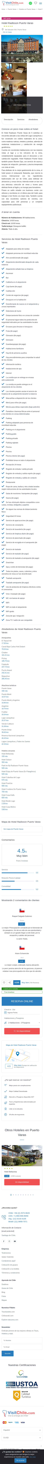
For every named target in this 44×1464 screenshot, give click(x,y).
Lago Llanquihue (8, 718)
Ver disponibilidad (23, 1031)
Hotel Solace (6, 760)
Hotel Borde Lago (8, 801)
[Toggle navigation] (40, 3)
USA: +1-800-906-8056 (18, 1216)
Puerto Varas (12, 9)
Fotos (4, 1296)
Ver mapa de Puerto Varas (13, 829)
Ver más (32, 1457)
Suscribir (8, 1353)
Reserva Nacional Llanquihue (13, 736)
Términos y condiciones (11, 1273)
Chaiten (5, 652)
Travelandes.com (8, 1312)
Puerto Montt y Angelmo (11, 700)
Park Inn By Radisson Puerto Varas (15, 765)
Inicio (3, 9)
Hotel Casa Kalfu (8, 795)
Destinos (5, 1284)
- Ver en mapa (7, 32)
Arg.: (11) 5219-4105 (17, 1219)
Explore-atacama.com (10, 1320)
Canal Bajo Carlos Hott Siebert (13, 647)
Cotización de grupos (10, 1265)
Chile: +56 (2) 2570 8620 (19, 1213)
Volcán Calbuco (8, 724)
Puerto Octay (6, 730)
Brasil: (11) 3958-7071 (17, 1222)
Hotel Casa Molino (9, 807)
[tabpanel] (22, 1167)
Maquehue (6, 676)
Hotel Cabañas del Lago (11, 777)
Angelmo (5, 706)
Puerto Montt (6, 694)
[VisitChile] (12, 3)
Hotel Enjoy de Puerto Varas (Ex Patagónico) (19, 771)
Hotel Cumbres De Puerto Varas (14, 789)
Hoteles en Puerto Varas (27, 9)
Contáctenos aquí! (8, 1261)
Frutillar (4, 712)
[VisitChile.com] (18, 1413)
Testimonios (6, 1253)
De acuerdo (20, 1460)
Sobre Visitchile (8, 1257)
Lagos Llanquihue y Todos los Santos (16, 741)
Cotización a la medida (10, 1269)
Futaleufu (5, 664)
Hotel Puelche (7, 783)
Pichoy (4, 658)
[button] (35, 3)
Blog (3, 1292)
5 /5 (21, 924)
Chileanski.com (7, 1316)
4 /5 (21, 961)
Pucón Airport (7, 670)
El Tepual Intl (6, 641)
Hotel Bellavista (8, 754)
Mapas (4, 1300)
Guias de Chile (7, 1288)
